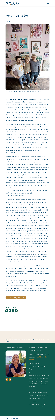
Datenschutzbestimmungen (18, 339)
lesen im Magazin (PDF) (16, 298)
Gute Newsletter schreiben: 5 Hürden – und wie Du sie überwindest (38, 398)
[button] (6, 310)
